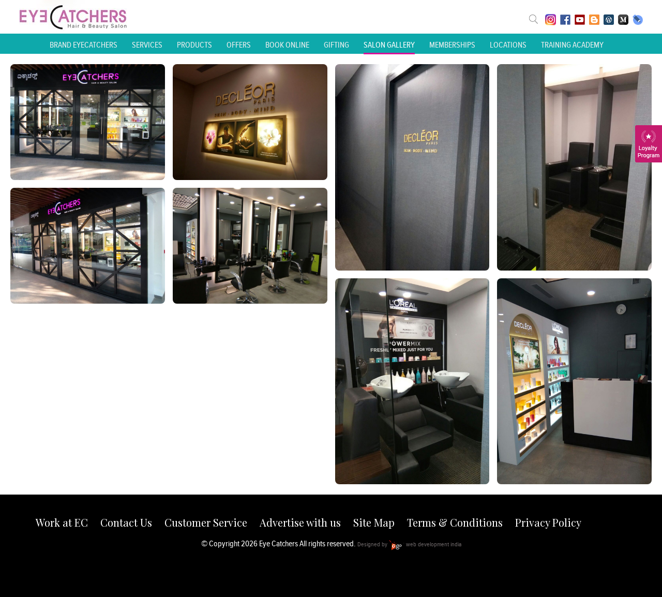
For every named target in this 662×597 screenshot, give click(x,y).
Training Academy (572, 45)
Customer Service (205, 522)
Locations (508, 45)
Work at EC (62, 522)
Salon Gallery (389, 45)
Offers (239, 45)
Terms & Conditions (455, 522)
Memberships (452, 45)
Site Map (374, 522)
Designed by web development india (409, 544)
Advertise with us (300, 522)
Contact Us (126, 522)
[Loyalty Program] (648, 143)
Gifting (336, 45)
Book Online (287, 45)
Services (147, 45)
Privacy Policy (548, 522)
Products (194, 45)
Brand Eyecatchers (83, 45)
